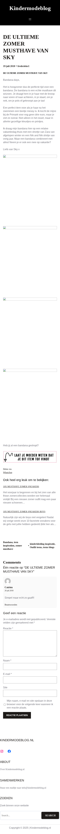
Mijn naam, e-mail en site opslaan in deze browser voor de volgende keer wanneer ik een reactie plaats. (30, 704)
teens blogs (48, 547)
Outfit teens (36, 547)
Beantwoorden (11, 604)
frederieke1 (23, 66)
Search (50, 815)
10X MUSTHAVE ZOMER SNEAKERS (21, 486)
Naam (7, 660)
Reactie (8, 628)
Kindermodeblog (30, 8)
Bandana (8, 542)
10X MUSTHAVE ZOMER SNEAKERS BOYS (24, 511)
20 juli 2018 (9, 591)
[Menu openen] (30, 19)
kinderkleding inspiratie (42, 544)
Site (5, 687)
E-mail (7, 674)
